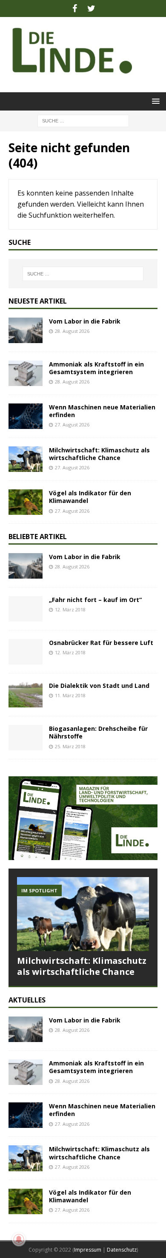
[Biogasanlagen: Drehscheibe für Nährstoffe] (26, 737)
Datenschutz (122, 1249)
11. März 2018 (70, 695)
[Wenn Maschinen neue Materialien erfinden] (26, 416)
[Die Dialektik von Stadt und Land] (26, 694)
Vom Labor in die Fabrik (84, 321)
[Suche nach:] (83, 120)
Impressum (87, 1249)
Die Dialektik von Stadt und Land (99, 686)
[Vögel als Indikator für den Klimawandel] (26, 502)
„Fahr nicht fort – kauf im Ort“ (95, 600)
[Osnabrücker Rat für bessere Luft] (26, 651)
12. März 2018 (70, 609)
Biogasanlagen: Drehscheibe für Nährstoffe (98, 732)
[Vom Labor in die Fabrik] (26, 330)
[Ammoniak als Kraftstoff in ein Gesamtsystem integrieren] (26, 373)
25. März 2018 (70, 746)
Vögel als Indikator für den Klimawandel (90, 497)
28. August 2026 (72, 331)
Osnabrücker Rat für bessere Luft (101, 643)
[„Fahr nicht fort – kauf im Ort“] (26, 609)
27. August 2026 (72, 424)
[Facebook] (74, 8)
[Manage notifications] (19, 1239)
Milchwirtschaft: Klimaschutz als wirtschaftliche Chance (99, 454)
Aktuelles (27, 1000)
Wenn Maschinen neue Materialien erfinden (102, 411)
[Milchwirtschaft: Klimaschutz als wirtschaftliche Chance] (26, 459)
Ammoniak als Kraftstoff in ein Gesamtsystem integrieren (96, 368)
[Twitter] (91, 8)
